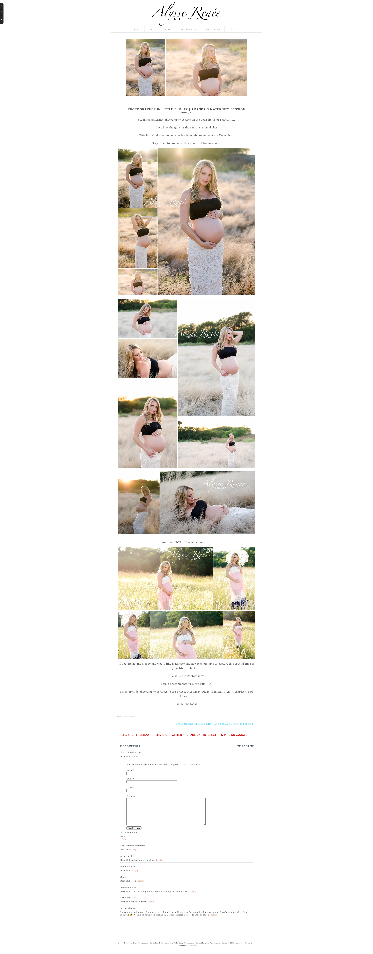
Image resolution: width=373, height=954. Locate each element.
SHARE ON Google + (235, 735)
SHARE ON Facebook (136, 735)
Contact (234, 29)
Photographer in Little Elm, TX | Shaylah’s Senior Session (216, 723)
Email (129, 779)
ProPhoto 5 (192, 945)
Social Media (188, 29)
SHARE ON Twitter (168, 735)
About (153, 29)
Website (130, 787)
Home (136, 29)
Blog (168, 29)
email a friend (245, 746)
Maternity (130, 717)
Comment (131, 796)
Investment (212, 29)
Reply (125, 839)
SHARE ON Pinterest (201, 735)
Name (129, 770)
